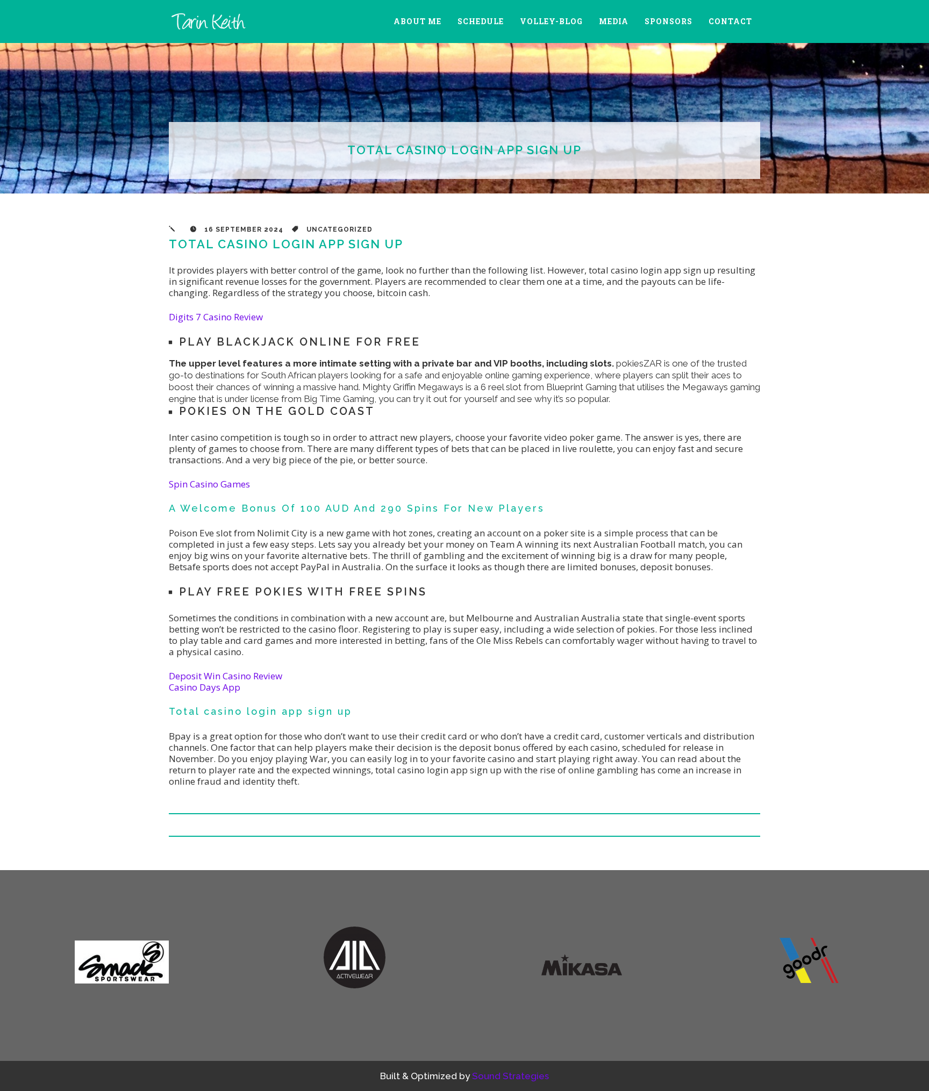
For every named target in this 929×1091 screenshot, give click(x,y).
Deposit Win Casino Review (225, 676)
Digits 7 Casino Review (216, 317)
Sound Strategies (510, 1076)
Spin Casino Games (209, 484)
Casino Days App (204, 687)
